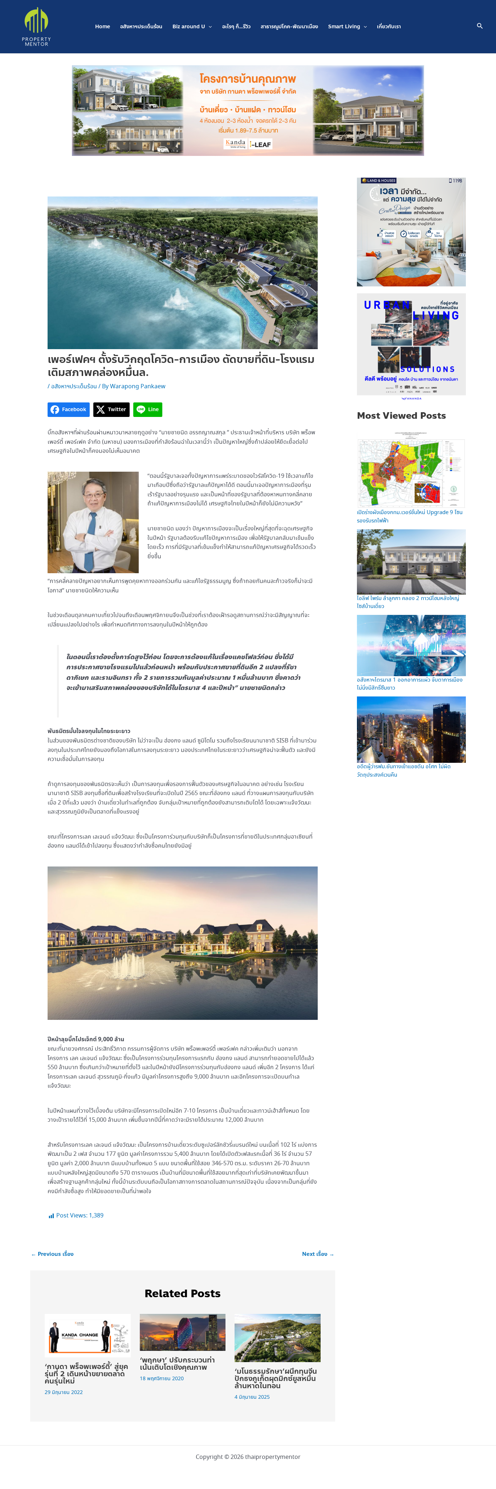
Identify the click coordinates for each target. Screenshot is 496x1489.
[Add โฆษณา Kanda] (248, 110)
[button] (208, 26)
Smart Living (344, 26)
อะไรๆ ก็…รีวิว (236, 26)
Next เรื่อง (318, 1254)
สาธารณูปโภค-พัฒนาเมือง (289, 26)
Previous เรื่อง (52, 1254)
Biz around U (188, 26)
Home (102, 26)
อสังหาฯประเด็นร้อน (141, 26)
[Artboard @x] (411, 347)
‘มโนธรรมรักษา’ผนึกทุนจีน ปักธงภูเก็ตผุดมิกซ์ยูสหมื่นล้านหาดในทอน (276, 1378)
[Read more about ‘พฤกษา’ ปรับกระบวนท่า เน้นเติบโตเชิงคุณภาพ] (183, 1331)
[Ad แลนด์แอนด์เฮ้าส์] (411, 231)
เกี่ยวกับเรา (389, 26)
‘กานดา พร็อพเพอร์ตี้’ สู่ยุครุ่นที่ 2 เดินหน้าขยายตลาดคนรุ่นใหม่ (86, 1374)
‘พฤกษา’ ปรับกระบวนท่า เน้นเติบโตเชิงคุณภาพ (177, 1363)
